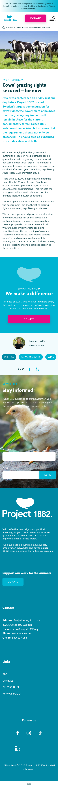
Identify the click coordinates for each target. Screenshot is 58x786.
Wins (51, 357)
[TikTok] (40, 733)
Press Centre (10, 687)
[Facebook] (18, 733)
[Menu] (52, 18)
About (6, 674)
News (11, 27)
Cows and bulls (30, 357)
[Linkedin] (18, 748)
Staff (29, 783)
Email (5, 468)
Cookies (7, 680)
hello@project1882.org (25, 629)
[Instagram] (29, 732)
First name (8, 449)
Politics (9, 357)
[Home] (9, 18)
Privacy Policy (12, 693)
